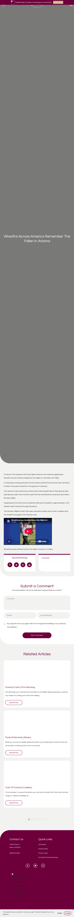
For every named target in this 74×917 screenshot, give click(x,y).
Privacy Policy (43, 849)
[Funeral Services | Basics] (37, 722)
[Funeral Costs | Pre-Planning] (37, 672)
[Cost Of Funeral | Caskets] (37, 773)
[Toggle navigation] (71, 5)
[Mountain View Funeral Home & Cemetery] (37, 822)
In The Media (45, 558)
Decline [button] (59, 913)
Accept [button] (67, 913)
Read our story (58, 2)
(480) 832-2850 (15, 853)
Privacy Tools (43, 853)
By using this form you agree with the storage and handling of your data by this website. (36, 625)
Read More (13, 702)
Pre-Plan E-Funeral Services (48, 857)
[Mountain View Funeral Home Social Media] (28, 866)
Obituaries (42, 844)
